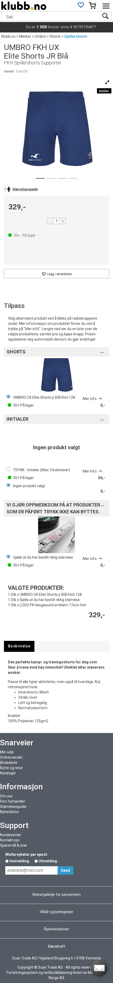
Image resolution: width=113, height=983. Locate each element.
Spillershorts (75, 36)
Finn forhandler (12, 801)
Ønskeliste (8, 762)
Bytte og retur (11, 768)
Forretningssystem (22, 972)
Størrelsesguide (13, 806)
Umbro (40, 36)
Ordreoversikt (11, 757)
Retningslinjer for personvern (56, 894)
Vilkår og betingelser (56, 912)
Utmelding (48, 861)
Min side (7, 752)
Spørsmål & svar (13, 845)
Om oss (6, 796)
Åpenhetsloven (56, 929)
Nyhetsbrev (9, 812)
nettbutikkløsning (58, 972)
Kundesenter (10, 835)
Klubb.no (8, 36)
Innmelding (19, 861)
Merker (25, 36)
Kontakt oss (9, 840)
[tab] (19, 646)
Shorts (55, 36)
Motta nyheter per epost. (26, 854)
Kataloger (8, 773)
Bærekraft (56, 946)
